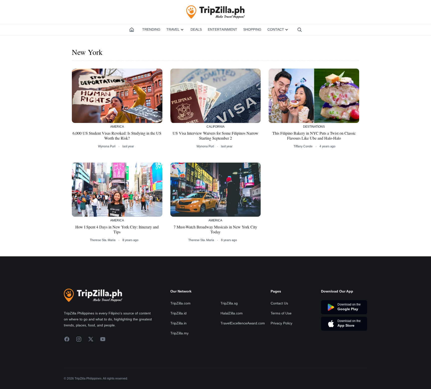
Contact (275, 29)
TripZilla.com (180, 303)
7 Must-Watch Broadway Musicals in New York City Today (215, 229)
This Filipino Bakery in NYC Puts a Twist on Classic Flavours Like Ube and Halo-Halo (314, 136)
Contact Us (279, 303)
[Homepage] (131, 29)
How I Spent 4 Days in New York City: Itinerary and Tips (117, 229)
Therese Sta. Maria (102, 240)
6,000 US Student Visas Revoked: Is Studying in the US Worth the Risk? (117, 136)
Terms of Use (281, 313)
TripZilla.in (178, 323)
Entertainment (222, 29)
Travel (173, 29)
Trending (151, 29)
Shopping (252, 29)
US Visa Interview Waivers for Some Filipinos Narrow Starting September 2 (215, 136)
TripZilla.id (178, 313)
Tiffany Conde (303, 146)
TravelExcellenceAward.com (242, 323)
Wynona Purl (106, 146)
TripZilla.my (179, 333)
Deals (196, 29)
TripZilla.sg (229, 303)
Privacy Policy (281, 323)
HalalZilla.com (231, 313)
